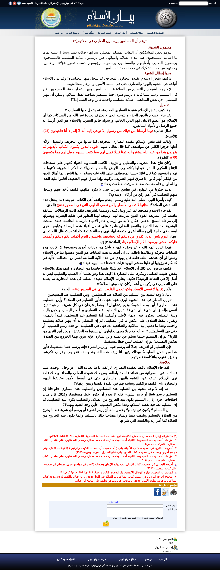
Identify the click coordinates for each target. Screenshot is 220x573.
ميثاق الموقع (136, 33)
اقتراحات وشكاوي (66, 559)
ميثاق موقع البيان (127, 559)
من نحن (59, 33)
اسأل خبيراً (89, 33)
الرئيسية (162, 559)
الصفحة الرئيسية (155, 33)
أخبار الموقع (121, 33)
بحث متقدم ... (172, 3)
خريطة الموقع (73, 33)
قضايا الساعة (104, 33)
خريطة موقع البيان (97, 559)
